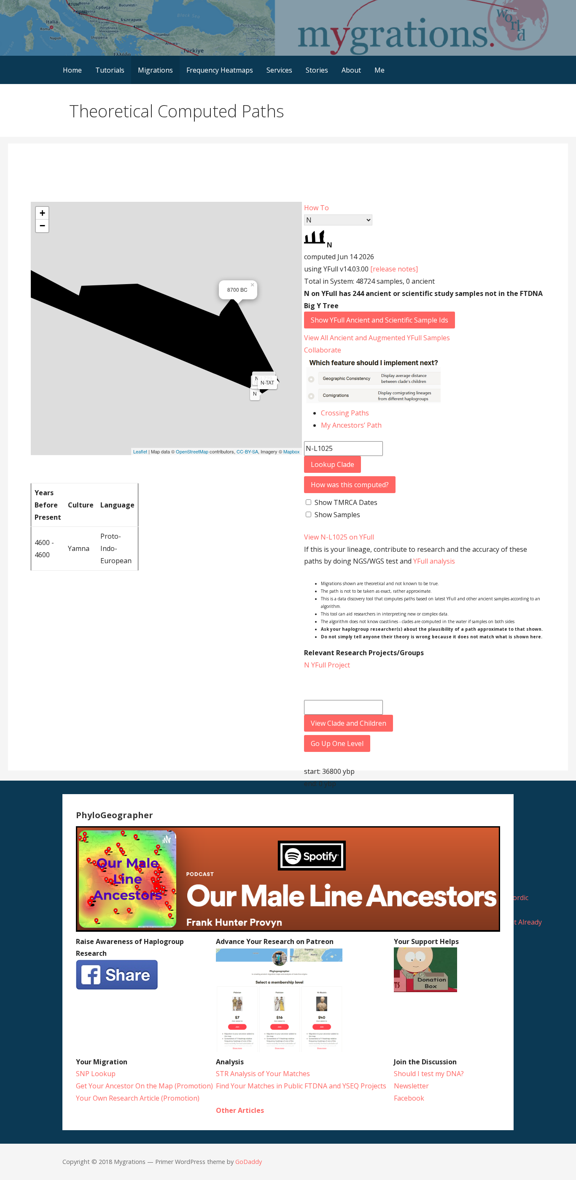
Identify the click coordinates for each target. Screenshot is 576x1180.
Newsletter (411, 1085)
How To (316, 207)
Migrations (155, 70)
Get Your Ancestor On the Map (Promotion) (144, 1085)
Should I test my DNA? (429, 1073)
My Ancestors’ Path (351, 425)
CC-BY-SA (247, 451)
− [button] (42, 225)
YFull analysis (434, 561)
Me (379, 70)
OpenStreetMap (192, 451)
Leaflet (140, 451)
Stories (317, 70)
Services (279, 70)
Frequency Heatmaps (219, 70)
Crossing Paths (345, 413)
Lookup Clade (332, 464)
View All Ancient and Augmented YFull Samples (377, 337)
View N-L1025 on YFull (339, 537)
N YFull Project (327, 665)
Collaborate (322, 350)
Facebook (409, 1098)
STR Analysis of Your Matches (263, 1073)
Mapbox (291, 451)
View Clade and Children (348, 723)
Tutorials (109, 70)
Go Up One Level (337, 743)
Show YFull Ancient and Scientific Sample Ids (379, 320)
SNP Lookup (96, 1073)
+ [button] (42, 213)
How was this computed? (350, 484)
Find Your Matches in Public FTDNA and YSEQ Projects (301, 1085)
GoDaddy (248, 1162)
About (351, 70)
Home (72, 70)
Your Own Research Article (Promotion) (137, 1098)
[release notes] (394, 269)
